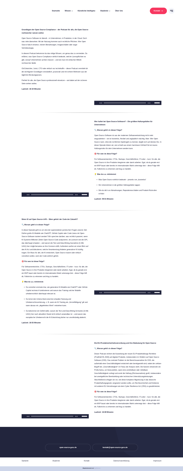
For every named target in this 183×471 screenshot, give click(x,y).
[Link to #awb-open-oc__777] (171, 11)
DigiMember (97, 468)
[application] (127, 103)
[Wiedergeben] (97, 103)
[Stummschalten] (153, 103)
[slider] (157, 103)
